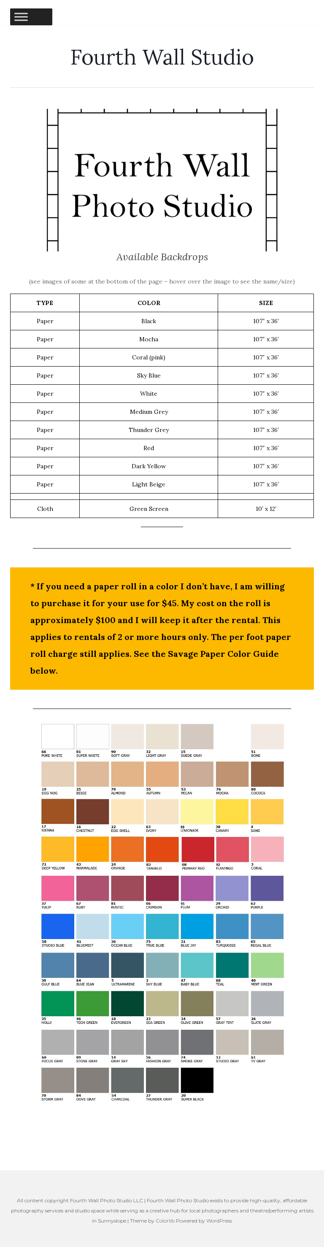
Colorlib (165, 1220)
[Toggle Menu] (21, 17)
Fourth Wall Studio (162, 56)
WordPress (219, 1220)
